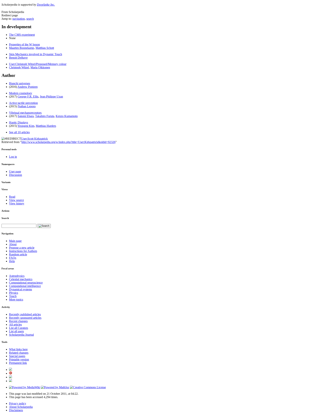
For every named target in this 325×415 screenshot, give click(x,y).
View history (16, 203)
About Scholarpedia (21, 406)
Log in (13, 156)
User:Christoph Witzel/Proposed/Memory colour (37, 64)
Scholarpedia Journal (21, 334)
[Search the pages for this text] (44, 226)
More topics (16, 299)
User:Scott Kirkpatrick (34, 138)
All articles (15, 324)
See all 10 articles (19, 132)
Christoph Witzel (19, 67)
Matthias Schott (45, 47)
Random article (18, 254)
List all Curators (18, 327)
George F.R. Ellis (28, 96)
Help (12, 261)
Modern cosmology (20, 93)
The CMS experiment (22, 34)
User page (15, 171)
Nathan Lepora (27, 106)
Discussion (15, 174)
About (13, 244)
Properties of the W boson (24, 44)
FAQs (12, 257)
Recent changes (18, 321)
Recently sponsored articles (25, 317)
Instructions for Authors (23, 251)
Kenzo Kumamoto (67, 116)
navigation (18, 18)
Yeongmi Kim (25, 125)
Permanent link (18, 362)
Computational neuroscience (26, 282)
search (30, 18)
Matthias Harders (46, 125)
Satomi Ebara (26, 116)
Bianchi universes (19, 83)
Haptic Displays (18, 122)
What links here (18, 349)
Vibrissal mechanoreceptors (25, 112)
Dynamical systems (20, 289)
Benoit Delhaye (18, 57)
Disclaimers (16, 410)
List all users (16, 331)
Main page (15, 240)
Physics (13, 292)
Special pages (17, 356)
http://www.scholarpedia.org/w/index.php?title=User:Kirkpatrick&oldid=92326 (68, 142)
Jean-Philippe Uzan (51, 96)
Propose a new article (21, 247)
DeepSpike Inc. (46, 4)
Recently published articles (25, 314)
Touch (13, 296)
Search (5, 218)
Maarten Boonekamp (21, 47)
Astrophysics (16, 275)
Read (12, 196)
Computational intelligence (25, 286)
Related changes (18, 352)
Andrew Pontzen (27, 86)
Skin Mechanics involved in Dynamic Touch (35, 54)
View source (16, 200)
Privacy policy (17, 403)
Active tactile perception (23, 103)
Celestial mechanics (20, 279)
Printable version (19, 359)
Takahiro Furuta (44, 116)
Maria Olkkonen (40, 67)
